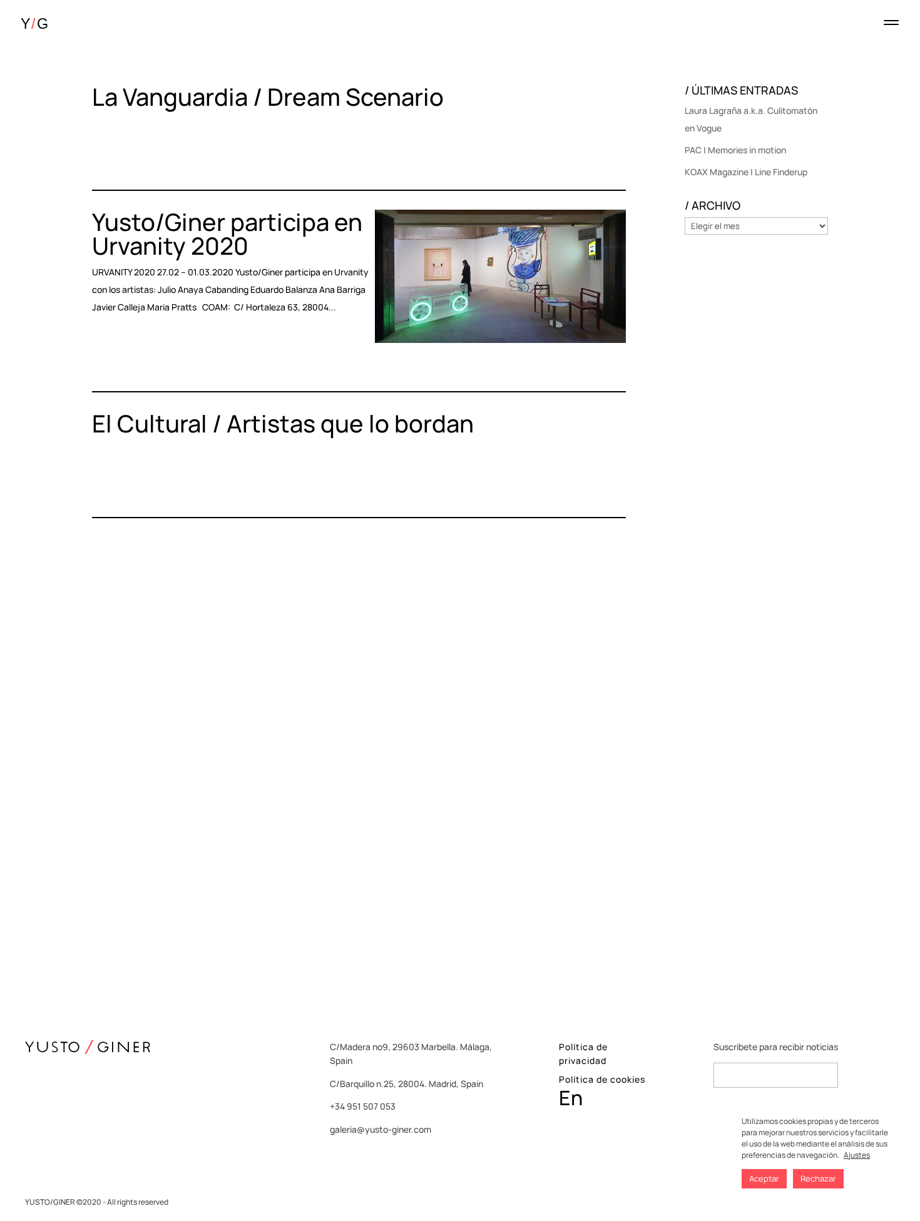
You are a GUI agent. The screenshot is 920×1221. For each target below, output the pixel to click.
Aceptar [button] (764, 1178)
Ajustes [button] (857, 1155)
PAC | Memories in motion (735, 150)
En (571, 1097)
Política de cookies (602, 1079)
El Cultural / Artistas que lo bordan (283, 423)
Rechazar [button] (818, 1178)
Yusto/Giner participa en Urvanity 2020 (227, 233)
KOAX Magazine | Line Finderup (746, 172)
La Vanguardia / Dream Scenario (268, 96)
